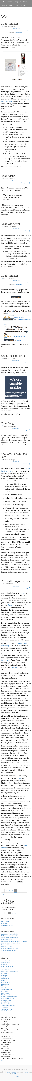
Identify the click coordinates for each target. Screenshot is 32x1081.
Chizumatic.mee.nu (7, 925)
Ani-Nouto (4, 964)
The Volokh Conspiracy (8, 1005)
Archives (9, 2)
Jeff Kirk (3, 988)
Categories (17, 2)
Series (25, 2)
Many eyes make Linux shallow (10, 943)
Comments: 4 (16, 181)
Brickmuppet (5, 973)
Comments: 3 (16, 361)
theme (10, 605)
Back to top (16, 1076)
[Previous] (6, 913)
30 (3, 894)
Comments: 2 (16, 428)
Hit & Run (4, 986)
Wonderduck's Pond (7, 1011)
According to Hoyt (6, 961)
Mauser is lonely (6, 1000)
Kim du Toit (4, 991)
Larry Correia (5, 993)
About (23, 5)
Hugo (23, 593)
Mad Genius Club (6, 995)
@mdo (26, 1072)
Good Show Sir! (5, 982)
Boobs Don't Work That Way (9, 971)
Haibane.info (5, 984)
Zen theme (15, 667)
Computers (25, 183)
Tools (27, 588)
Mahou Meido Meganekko (9, 996)
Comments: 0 (16, 28)
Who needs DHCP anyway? (9, 950)
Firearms (26, 464)
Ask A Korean (5, 970)
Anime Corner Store (7, 966)
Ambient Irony (5, 962)
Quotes (11, 5)
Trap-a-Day (4, 1007)
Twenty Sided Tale (6, 1009)
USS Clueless (5, 921)
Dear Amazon (18, 32)
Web (27, 30)
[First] (3, 913)
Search (17, 5)
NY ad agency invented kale (9, 934)
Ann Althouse (5, 968)
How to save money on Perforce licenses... (14, 941)
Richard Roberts (6, 1002)
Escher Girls (5, 980)
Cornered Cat (5, 979)
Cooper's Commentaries (8, 977)
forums (19, 778)
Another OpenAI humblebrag (9, 937)
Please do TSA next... (7, 945)
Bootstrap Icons (16, 1074)
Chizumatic (4, 923)
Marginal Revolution (7, 998)
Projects (4, 5)
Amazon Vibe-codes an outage (10, 948)
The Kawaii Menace (7, 1004)
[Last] (15, 913)
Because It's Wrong (7, 946)
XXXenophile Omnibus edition (10, 936)
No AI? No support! (6, 939)
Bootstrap (13, 1072)
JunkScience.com (6, 989)
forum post (5, 660)
